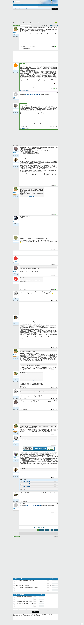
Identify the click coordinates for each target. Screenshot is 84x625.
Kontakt (22, 619)
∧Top (81, 624)
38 (55, 25)
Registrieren (51, 4)
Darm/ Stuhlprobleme (20, 583)
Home (14, 4)
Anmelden (55, 4)
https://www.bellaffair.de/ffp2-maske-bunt (26, 476)
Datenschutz (31, 619)
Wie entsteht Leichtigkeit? (21, 599)
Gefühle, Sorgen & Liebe (22, 609)
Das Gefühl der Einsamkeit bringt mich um (25, 580)
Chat (35, 4)
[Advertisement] (39, 308)
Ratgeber (32, 4)
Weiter (56, 530)
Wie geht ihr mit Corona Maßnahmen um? (26, 23)
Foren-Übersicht (15, 609)
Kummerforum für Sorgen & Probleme (32, 609)
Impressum (27, 619)
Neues (18, 4)
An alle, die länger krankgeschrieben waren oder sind (27, 587)
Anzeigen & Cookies (36, 619)
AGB (40, 619)
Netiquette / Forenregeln (44, 619)
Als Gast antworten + (16, 25)
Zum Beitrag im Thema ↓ (24, 90)
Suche (28, 4)
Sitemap (49, 619)
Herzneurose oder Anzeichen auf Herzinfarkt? (25, 596)
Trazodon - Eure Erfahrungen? (22, 589)
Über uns (25, 619)
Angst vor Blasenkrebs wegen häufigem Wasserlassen (27, 603)
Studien (45, 4)
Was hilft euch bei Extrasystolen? (23, 585)
